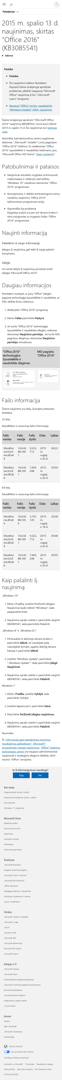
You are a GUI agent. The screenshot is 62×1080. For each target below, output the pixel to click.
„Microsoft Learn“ (11, 974)
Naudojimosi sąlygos (45, 1064)
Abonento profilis (11, 823)
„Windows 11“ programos (14, 808)
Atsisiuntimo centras (12, 828)
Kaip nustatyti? (45, 154)
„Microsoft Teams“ (11, 954)
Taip (21, 775)
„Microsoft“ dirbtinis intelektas (16, 917)
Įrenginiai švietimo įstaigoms (15, 870)
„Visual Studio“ (10, 1006)
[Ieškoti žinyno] (11, 4)
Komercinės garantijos (13, 849)
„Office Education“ (11, 886)
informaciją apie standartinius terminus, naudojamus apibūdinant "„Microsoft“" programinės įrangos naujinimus (26, 743)
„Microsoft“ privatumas (13, 1031)
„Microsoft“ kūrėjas (11, 969)
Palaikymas (9, 11)
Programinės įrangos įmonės (15, 1000)
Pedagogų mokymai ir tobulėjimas (17, 891)
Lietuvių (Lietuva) (15, 1046)
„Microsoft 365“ (10, 938)
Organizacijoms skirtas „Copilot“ (17, 792)
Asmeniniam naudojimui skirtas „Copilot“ (20, 797)
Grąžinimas (8, 834)
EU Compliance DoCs (43, 1069)
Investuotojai (9, 1037)
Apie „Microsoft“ (10, 1026)
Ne (40, 775)
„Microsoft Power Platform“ (15, 995)
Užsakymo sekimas (11, 839)
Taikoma (8, 55)
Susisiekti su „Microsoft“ (13, 1064)
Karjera (7, 1021)
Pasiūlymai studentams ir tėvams (17, 896)
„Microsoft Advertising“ (13, 943)
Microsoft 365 (9, 803)
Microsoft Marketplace (13, 990)
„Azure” (7, 927)
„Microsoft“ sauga (11, 922)
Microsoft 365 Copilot (12, 948)
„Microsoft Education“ (12, 865)
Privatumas (29, 1064)
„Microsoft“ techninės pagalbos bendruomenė (22, 985)
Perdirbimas (9, 844)
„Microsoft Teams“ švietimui (15, 875)
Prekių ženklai (9, 1069)
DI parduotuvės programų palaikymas (19, 979)
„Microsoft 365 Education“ (14, 880)
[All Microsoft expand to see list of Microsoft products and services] (4, 4)
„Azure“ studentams (12, 901)
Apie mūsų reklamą (25, 1069)
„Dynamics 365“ (10, 932)
